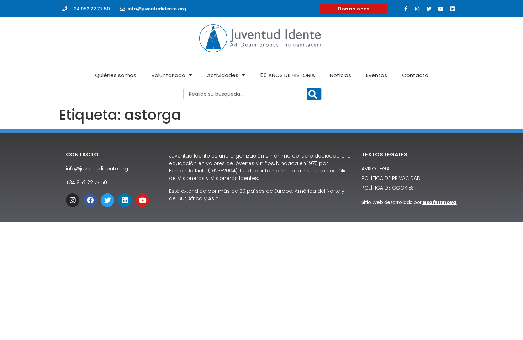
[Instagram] (417, 9)
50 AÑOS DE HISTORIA (287, 75)
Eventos (376, 75)
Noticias (340, 75)
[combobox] (252, 94)
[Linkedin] (453, 9)
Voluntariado (168, 75)
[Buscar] (314, 94)
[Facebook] (90, 200)
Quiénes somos (115, 75)
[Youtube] (441, 9)
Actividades (222, 75)
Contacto (415, 75)
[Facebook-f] (406, 9)
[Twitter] (429, 9)
